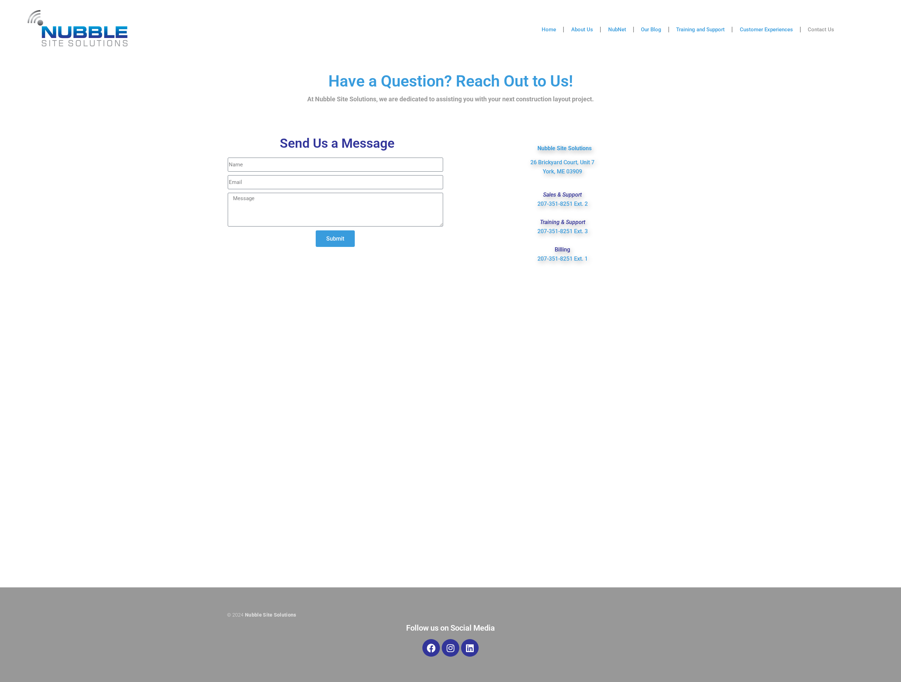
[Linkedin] (470, 648)
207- (543, 231)
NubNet (617, 29)
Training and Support (700, 29)
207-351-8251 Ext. (561, 203)
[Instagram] (450, 648)
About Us (582, 29)
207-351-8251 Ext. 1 (562, 258)
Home (549, 29)
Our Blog (651, 29)
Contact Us (821, 29)
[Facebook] (431, 648)
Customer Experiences (766, 29)
